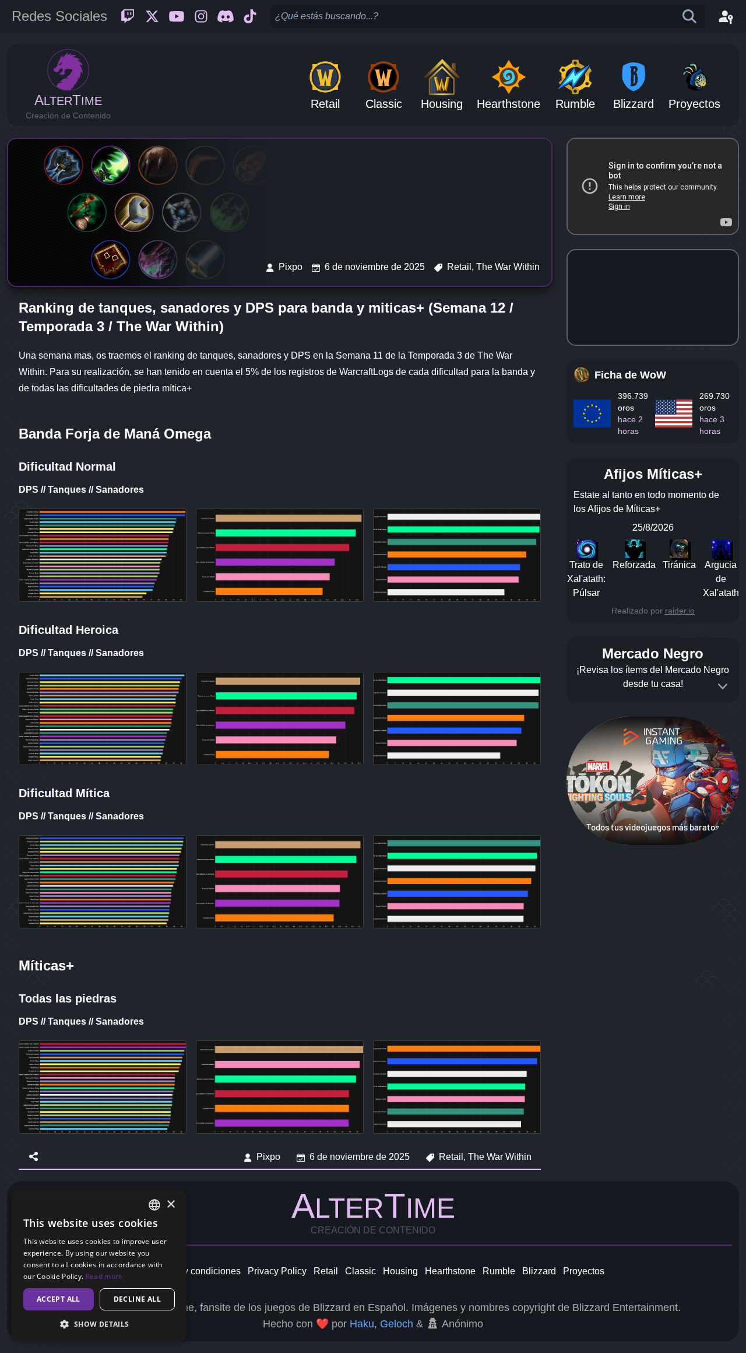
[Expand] (722, 686)
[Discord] (225, 16)
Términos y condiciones (191, 1271)
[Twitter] (152, 16)
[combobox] (154, 1205)
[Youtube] (176, 16)
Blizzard (539, 1271)
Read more (104, 1276)
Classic (360, 1271)
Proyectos (583, 1271)
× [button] (170, 1204)
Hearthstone (450, 1271)
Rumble (499, 1271)
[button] (99, 1324)
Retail (326, 1271)
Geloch (396, 1324)
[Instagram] (201, 16)
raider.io (680, 610)
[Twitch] (127, 16)
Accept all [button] (58, 1299)
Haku (362, 1324)
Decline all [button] (137, 1299)
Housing (400, 1271)
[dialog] (99, 1265)
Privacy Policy (277, 1271)
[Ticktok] (250, 16)
